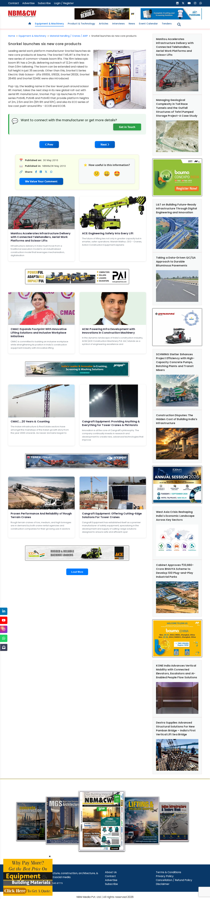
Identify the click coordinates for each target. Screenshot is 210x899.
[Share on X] (46, 172)
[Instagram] (3, 629)
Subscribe (44, 3)
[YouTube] (3, 620)
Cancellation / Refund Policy (174, 880)
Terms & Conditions (168, 872)
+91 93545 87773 (54, 883)
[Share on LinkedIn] (41, 172)
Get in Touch (127, 127)
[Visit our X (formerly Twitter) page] (183, 3)
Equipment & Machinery (49, 23)
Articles (103, 23)
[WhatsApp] (3, 638)
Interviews (118, 23)
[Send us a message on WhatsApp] (201, 3)
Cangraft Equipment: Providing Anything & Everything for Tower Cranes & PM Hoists (111, 423)
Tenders (167, 23)
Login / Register (64, 3)
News (132, 23)
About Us (111, 872)
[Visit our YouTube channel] (189, 3)
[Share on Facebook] (36, 172)
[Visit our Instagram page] (195, 3)
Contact (13, 3)
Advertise (28, 3)
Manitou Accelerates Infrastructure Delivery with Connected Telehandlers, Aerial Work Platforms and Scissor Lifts (41, 237)
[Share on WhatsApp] (51, 172)
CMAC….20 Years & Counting (30, 421)
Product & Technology (81, 23)
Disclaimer (162, 884)
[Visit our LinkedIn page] (177, 3)
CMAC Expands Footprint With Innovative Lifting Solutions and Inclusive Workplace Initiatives (39, 332)
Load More (77, 571)
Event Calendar (148, 23)
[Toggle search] (179, 24)
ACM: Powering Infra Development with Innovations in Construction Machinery (108, 331)
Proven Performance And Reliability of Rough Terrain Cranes (41, 515)
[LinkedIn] (3, 611)
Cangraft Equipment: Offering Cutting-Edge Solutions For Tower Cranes (112, 515)
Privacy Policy (165, 876)
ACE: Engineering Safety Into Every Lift (107, 233)
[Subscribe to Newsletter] (3, 647)
